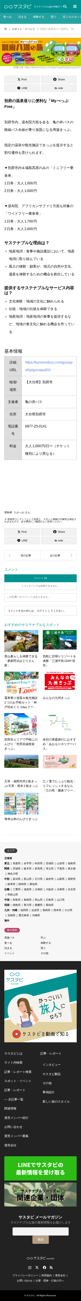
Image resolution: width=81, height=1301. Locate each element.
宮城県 (50, 863)
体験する (38, 16)
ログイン (42, 610)
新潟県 (17, 878)
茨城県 (17, 868)
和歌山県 (13, 894)
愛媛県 (39, 904)
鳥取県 (17, 899)
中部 (7, 878)
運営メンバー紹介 (16, 1117)
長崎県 (46, 910)
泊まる (22, 16)
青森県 (17, 863)
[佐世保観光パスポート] (59, 555)
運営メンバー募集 (16, 1136)
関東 (7, 868)
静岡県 (22, 884)
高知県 (50, 904)
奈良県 (72, 889)
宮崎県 (11, 915)
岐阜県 (11, 884)
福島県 (72, 863)
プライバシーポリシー (25, 1275)
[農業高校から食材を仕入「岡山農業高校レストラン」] (22, 555)
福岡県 (24, 910)
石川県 (39, 878)
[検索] (64, 6)
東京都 (72, 868)
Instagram (29, 1267)
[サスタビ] (17, 6)
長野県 (72, 878)
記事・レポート (14, 1090)
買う (53, 16)
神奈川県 (13, 873)
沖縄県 (36, 915)
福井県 (50, 878)
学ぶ (43, 937)
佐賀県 (35, 910)
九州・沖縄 (10, 910)
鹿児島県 (24, 915)
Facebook (44, 1267)
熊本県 (57, 910)
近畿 (7, 889)
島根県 (28, 899)
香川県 (28, 904)
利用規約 (46, 1275)
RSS (51, 1267)
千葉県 (61, 868)
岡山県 (39, 899)
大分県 (68, 910)
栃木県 (28, 868)
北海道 (8, 858)
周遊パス (9, 937)
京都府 (39, 889)
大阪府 (50, 889)
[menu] (74, 6)
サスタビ (31, 1295)
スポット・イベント (18, 1081)
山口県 (61, 899)
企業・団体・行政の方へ (50, 1280)
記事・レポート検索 (18, 1072)
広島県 (50, 899)
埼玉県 (50, 868)
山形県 (61, 863)
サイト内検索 (13, 1062)
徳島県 (17, 904)
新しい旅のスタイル (56, 1101)
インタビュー (52, 1064)
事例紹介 (49, 1092)
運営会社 (10, 1145)
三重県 (17, 889)
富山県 (28, 878)
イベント (9, 953)
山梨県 (61, 878)
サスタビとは (13, 1053)
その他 (44, 953)
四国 (7, 904)
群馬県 (39, 868)
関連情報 (10, 1108)
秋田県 (39, 863)
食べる (7, 16)
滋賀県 (28, 889)
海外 (7, 920)
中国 (7, 899)
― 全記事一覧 (13, 1099)
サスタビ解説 (52, 1074)
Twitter (36, 1267)
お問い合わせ (13, 1127)
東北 (7, 863)
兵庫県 (61, 889)
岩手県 (28, 863)
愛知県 (33, 884)
